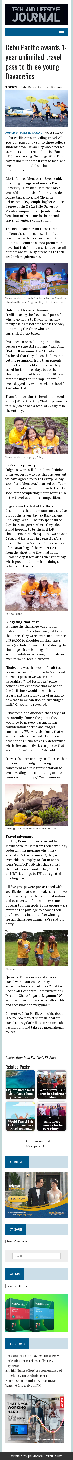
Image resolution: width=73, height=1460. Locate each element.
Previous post (39, 1141)
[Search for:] (36, 1256)
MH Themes (56, 1456)
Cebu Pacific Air (31, 87)
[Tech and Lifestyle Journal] (36, 14)
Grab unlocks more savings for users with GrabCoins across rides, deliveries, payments (34, 1361)
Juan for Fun (53, 87)
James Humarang (31, 132)
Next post (33, 1146)
